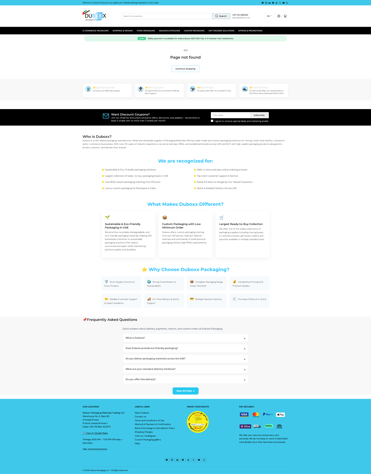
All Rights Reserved (119, 470)
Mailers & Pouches (169, 30)
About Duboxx (142, 412)
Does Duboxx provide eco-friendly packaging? (152, 348)
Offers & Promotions (250, 30)
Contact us (140, 416)
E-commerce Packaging (96, 30)
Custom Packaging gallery (148, 439)
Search (223, 16)
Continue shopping (185, 68)
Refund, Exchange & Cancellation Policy (155, 428)
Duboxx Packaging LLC (99, 470)
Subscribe (259, 115)
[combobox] (176, 16)
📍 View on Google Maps (95, 433)
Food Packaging (146, 30)
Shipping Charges (144, 431)
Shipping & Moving (123, 30)
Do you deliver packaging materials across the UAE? (156, 358)
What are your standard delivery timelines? (151, 369)
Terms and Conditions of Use (149, 420)
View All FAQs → (185, 390)
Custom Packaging (194, 30)
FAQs (137, 443)
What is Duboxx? (135, 337)
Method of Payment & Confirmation (153, 424)
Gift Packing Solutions (221, 30)
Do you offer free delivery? (141, 379)
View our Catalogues (145, 435)
